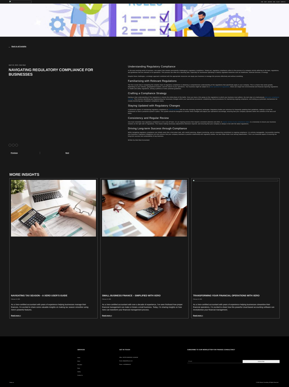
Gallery (278, 1)
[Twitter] (32, 382)
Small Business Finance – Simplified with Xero (131, 295)
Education (270, 1)
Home (262, 1)
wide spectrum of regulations (219, 87)
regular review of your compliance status (236, 122)
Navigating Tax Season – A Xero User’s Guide (39, 295)
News (274, 1)
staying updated (174, 109)
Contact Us (283, 1)
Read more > (16, 316)
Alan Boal (22, 65)
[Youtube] (35, 382)
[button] (10, 145)
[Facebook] (29, 382)
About (265, 1)
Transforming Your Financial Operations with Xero (226, 295)
